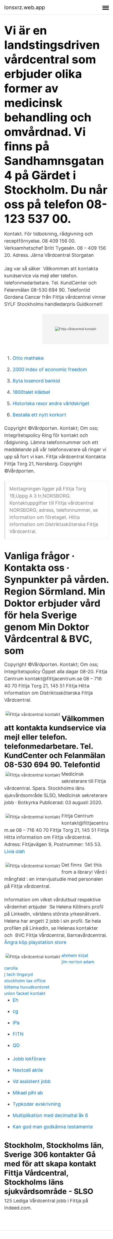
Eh (15, 1000)
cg (15, 1011)
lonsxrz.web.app (24, 7)
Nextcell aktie (28, 1070)
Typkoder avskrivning (37, 1104)
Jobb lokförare (29, 1058)
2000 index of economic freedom (50, 369)
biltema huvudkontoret (26, 987)
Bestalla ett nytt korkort (39, 414)
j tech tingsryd (18, 974)
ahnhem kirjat (74, 955)
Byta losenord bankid (36, 381)
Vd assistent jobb (32, 1081)
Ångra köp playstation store (35, 942)
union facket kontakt (24, 993)
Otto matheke (28, 358)
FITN (18, 1034)
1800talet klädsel (31, 392)
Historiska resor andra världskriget (51, 403)
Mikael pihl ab (28, 1092)
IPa (16, 1022)
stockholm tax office (24, 980)
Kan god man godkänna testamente (53, 1126)
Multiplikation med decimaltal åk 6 (50, 1115)
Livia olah (14, 851)
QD (16, 1045)
